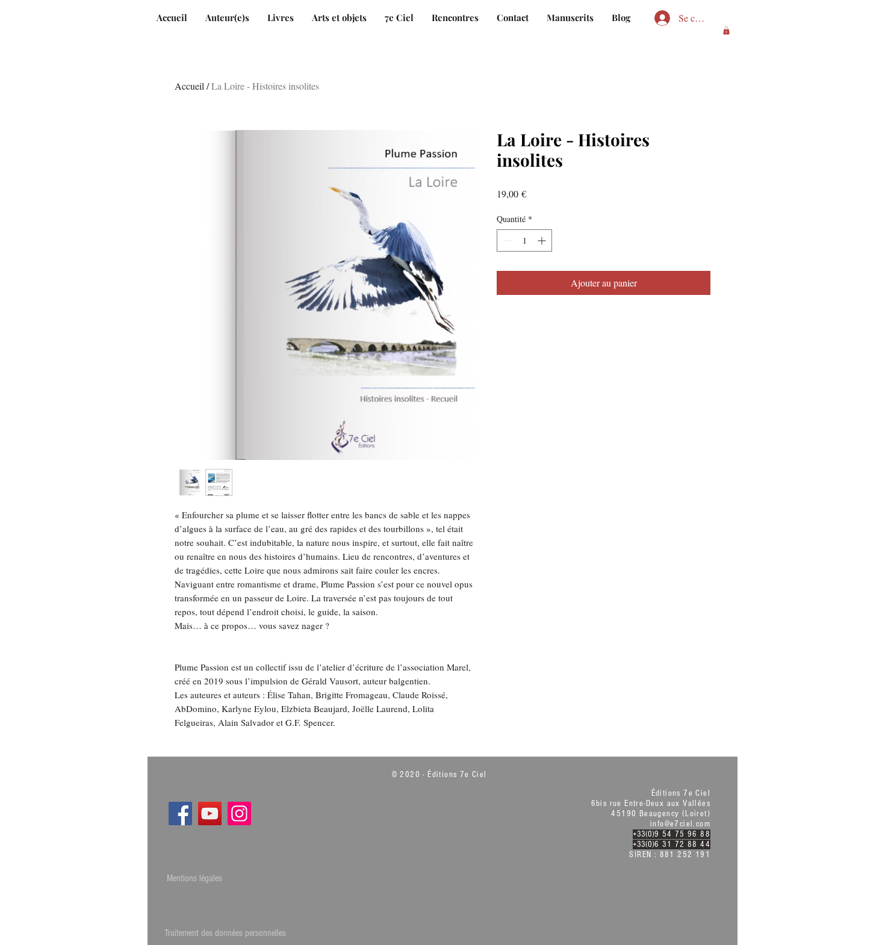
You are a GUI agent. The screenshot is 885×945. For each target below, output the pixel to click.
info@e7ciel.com (680, 824)
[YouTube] (210, 813)
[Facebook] (180, 813)
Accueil (189, 85)
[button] (726, 30)
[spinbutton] (524, 240)
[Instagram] (239, 813)
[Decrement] (506, 240)
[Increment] (542, 240)
